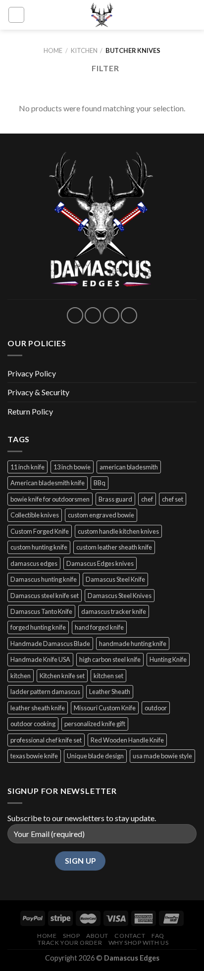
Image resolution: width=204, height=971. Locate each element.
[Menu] (16, 15)
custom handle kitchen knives (118, 531)
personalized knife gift (94, 724)
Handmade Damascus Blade (50, 643)
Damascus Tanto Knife (41, 611)
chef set (172, 499)
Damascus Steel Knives (120, 596)
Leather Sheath (109, 691)
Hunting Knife (168, 659)
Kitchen (84, 50)
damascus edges (33, 563)
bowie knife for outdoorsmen (50, 499)
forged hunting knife (38, 627)
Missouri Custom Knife (105, 708)
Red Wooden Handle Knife (127, 740)
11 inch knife (27, 467)
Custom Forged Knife (39, 531)
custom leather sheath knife (114, 547)
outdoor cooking (32, 724)
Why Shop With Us (138, 942)
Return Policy (30, 411)
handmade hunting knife (132, 643)
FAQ (158, 935)
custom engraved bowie (101, 515)
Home (53, 50)
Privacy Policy (31, 373)
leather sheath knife (37, 708)
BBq (99, 483)
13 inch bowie (72, 467)
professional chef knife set (46, 740)
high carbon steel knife (110, 659)
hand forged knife (99, 627)
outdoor (156, 708)
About (97, 935)
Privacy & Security (38, 392)
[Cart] (192, 15)
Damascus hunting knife (43, 579)
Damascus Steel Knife (115, 579)
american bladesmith (129, 467)
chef (147, 499)
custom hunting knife (38, 547)
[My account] (37, 15)
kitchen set (108, 676)
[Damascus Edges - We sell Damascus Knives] (102, 15)
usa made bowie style (162, 756)
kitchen (20, 676)
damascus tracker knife (113, 611)
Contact (129, 935)
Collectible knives (34, 515)
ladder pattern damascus (45, 691)
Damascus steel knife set (44, 596)
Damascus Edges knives (100, 563)
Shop (71, 935)
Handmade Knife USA (40, 659)
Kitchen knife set (62, 676)
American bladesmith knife (47, 483)
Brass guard (115, 499)
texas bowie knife (34, 756)
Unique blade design (95, 756)
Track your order (70, 942)
